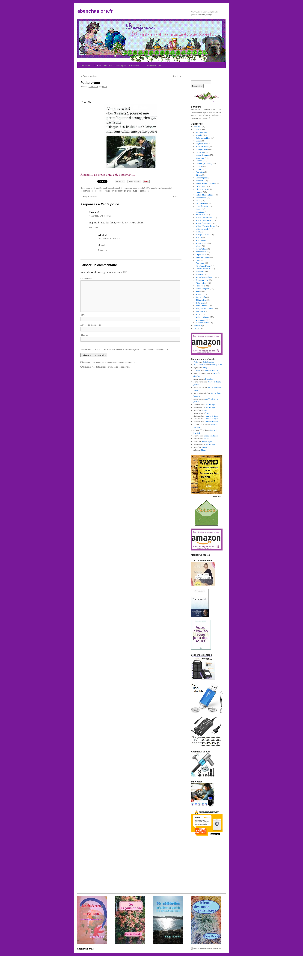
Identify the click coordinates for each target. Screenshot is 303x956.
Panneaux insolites (203, 257)
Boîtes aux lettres (202, 146)
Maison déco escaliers (204, 223)
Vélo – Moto (200, 311)
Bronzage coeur (216, 364)
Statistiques (120, 65)
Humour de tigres (211, 416)
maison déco (200, 214)
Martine (199, 237)
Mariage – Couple (202, 234)
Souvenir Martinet (211, 370)
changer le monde (202, 155)
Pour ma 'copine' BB (203, 268)
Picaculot (196, 370)
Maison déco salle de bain (205, 226)
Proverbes (199, 274)
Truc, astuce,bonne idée (204, 308)
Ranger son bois (88, 76)
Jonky (204, 367)
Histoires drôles (202, 189)
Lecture (198, 209)
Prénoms (108, 65)
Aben (104, 86)
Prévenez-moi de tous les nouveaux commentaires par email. (109, 362)
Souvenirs (199, 294)
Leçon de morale (202, 206)
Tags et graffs (201, 297)
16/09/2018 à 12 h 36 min (109, 238)
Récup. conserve (202, 280)
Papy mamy (200, 263)
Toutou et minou (202, 305)
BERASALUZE (199, 364)
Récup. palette (201, 283)
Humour (199, 192)
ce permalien (143, 190)
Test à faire (200, 302)
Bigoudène (209, 379)
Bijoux (198, 140)
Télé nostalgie (201, 300)
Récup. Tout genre (202, 288)
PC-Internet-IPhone (203, 266)
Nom (82, 314)
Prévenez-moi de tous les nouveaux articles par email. (106, 366)
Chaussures (200, 157)
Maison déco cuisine (203, 220)
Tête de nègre (210, 404)
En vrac (97, 65)
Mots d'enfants (201, 248)
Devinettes (200, 172)
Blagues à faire (201, 143)
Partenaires (134, 65)
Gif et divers (200, 186)
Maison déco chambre (204, 217)
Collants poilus (208, 362)
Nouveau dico (201, 251)
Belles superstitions (203, 138)
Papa (197, 260)
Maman (199, 231)
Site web (84, 335)
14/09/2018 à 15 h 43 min (100, 215)
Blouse (204, 447)
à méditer (199, 135)
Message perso (201, 243)
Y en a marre (200, 320)
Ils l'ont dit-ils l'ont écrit (204, 194)
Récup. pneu (200, 285)
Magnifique (200, 211)
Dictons (199, 175)
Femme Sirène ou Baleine (205, 183)
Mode (198, 246)
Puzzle (177, 76)
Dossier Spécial (113, 187)
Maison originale (202, 229)
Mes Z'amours (201, 240)
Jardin (198, 200)
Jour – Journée (201, 203)
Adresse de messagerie (90, 324)
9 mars (204, 410)
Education (199, 180)
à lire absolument (202, 132)
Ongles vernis (201, 254)
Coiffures (199, 166)
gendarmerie (86, 190)
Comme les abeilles (211, 435)
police (95, 190)
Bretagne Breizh (202, 149)
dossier (168, 187)
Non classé (197, 325)
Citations (199, 160)
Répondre (93, 227)
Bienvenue (85, 65)
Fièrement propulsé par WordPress (207, 948)
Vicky (195, 362)
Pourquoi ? (200, 271)
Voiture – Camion (202, 317)
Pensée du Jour (154, 65)
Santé (198, 291)
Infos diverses (201, 197)
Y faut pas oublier (202, 322)
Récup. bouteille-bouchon (205, 277)
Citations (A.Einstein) (204, 163)
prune (101, 190)
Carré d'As (200, 152)
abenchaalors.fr (95, 10)
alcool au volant (157, 187)
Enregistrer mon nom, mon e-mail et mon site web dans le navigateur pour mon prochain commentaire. (124, 349)
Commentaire (86, 278)
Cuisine (199, 169)
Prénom (196, 328)
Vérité (198, 314)
